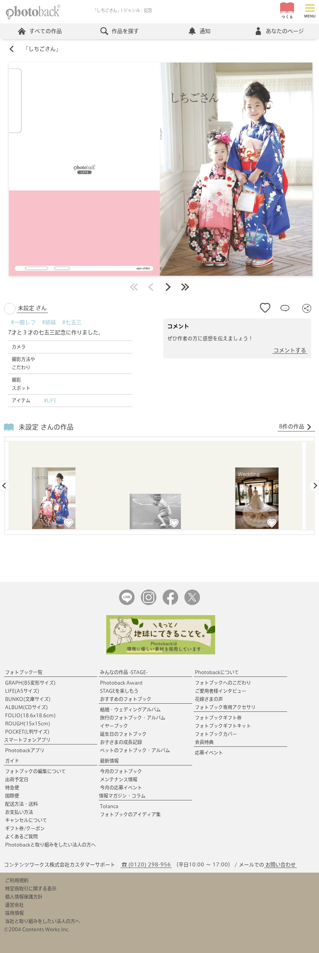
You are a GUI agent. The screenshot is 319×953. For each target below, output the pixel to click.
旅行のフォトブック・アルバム (132, 717)
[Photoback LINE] (127, 603)
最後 (185, 287)
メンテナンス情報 (118, 779)
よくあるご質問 (21, 836)
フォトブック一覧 (23, 672)
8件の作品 (291, 426)
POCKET (27, 731)
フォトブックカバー (216, 734)
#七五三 (72, 322)
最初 (134, 287)
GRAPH (30, 682)
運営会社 (14, 905)
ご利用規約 (16, 880)
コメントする (289, 350)
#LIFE (50, 400)
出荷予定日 (16, 779)
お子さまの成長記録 (121, 742)
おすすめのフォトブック (125, 699)
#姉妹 (49, 322)
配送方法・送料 (21, 804)
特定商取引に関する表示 (30, 888)
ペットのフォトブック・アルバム (135, 750)
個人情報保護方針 (23, 896)
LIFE (22, 691)
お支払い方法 (19, 812)
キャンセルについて (26, 820)
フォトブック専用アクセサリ (225, 707)
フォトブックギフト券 (218, 717)
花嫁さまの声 (209, 699)
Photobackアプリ (24, 750)
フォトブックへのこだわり (223, 682)
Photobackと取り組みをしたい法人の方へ (50, 844)
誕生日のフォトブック (123, 734)
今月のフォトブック (121, 771)
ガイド (12, 760)
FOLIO (30, 715)
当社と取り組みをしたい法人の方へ (42, 921)
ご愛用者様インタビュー (220, 691)
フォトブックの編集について (35, 771)
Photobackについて (217, 672)
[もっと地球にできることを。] (160, 653)
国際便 (12, 795)
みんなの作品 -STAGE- (123, 672)
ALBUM (26, 707)
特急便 (12, 787)
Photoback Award (121, 682)
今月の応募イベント (121, 787)
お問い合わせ (280, 864)
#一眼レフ (23, 322)
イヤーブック (114, 725)
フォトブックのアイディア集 (130, 814)
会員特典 (204, 742)
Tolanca (109, 806)
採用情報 (14, 913)
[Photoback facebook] (170, 603)
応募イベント (209, 752)
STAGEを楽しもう (119, 691)
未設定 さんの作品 (46, 427)
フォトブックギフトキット (223, 725)
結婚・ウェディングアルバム (130, 709)
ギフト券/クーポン (25, 828)
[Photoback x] (192, 603)
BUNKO (28, 699)
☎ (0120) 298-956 (146, 864)
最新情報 (109, 760)
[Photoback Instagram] (149, 603)
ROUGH (27, 723)
